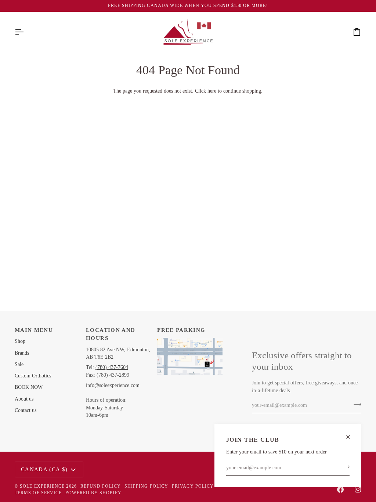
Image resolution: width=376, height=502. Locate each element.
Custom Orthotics (33, 376)
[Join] (343, 467)
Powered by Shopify (93, 492)
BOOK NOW (29, 387)
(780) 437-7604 (111, 367)
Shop (20, 341)
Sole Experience (42, 486)
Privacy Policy (193, 486)
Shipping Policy (146, 486)
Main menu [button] (34, 330)
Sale (19, 364)
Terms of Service (38, 492)
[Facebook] (340, 489)
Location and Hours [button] (110, 334)
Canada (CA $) (44, 469)
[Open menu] (26, 32)
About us (24, 399)
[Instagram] (358, 489)
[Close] (351, 437)
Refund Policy (100, 486)
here (211, 91)
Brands (22, 353)
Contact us (25, 410)
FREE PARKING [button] (181, 330)
